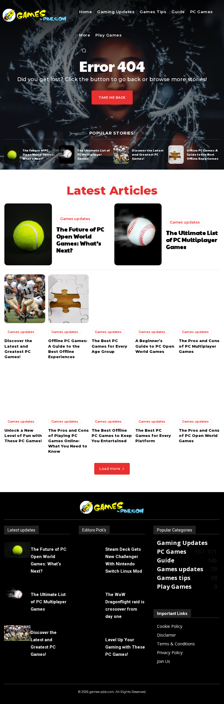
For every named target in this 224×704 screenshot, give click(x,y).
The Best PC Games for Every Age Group (109, 345)
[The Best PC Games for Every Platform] (155, 388)
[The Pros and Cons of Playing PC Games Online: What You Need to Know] (68, 388)
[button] (84, 50)
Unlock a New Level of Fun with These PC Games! (23, 435)
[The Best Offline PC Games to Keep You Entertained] (112, 388)
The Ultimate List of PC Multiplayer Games (93, 154)
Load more (109, 468)
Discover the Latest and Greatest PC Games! (148, 154)
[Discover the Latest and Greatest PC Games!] (121, 154)
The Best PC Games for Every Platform (153, 435)
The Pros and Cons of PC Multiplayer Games (199, 345)
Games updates (75, 219)
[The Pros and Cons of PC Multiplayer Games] (199, 298)
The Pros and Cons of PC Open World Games (199, 435)
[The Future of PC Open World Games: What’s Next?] (12, 154)
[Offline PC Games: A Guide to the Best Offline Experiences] (176, 154)
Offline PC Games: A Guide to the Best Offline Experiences (202, 154)
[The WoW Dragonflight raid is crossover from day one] (92, 595)
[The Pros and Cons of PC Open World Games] (199, 388)
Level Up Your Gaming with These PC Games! (125, 647)
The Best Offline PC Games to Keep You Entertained (112, 435)
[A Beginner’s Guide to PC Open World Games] (155, 298)
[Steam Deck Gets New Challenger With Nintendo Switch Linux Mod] (92, 550)
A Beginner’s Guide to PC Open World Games (154, 345)
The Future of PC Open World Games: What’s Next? (38, 154)
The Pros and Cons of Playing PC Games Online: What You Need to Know (68, 441)
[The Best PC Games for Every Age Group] (112, 298)
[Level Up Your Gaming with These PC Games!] (92, 640)
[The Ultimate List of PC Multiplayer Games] (66, 154)
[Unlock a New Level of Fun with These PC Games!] (24, 388)
